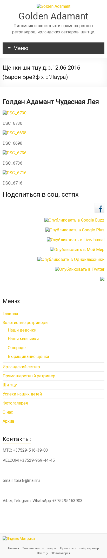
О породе (17, 347)
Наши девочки (22, 330)
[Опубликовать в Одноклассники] (70, 259)
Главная (10, 313)
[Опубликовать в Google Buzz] (74, 220)
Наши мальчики (23, 338)
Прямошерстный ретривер (29, 375)
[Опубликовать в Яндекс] (102, 279)
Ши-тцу (10, 385)
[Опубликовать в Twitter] (79, 269)
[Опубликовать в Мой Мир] (77, 249)
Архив (9, 421)
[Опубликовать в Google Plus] (74, 229)
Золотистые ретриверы (26, 322)
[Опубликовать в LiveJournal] (75, 239)
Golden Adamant (53, 16)
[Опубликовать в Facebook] (99, 205)
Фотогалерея (15, 403)
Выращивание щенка (28, 356)
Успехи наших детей (22, 394)
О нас (8, 412)
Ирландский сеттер (21, 366)
